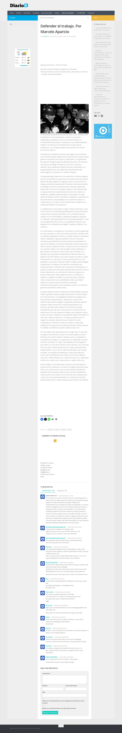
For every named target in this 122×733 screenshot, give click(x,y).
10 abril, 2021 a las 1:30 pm (74, 527)
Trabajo (69, 429)
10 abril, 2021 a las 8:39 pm (74, 538)
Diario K (46, 36)
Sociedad (36, 13)
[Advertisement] (64, 51)
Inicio (12, 13)
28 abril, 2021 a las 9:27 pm (59, 617)
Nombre (44, 685)
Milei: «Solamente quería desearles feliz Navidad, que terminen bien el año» (102, 44)
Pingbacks (61, 491)
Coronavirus (50, 429)
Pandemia (63, 429)
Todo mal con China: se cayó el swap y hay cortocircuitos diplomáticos (102, 88)
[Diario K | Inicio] (19, 5)
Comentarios (48, 491)
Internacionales (46, 13)
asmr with (48, 646)
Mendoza (57, 429)
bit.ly (47, 578)
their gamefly (49, 592)
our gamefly (49, 637)
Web (43, 692)
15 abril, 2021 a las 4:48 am (66, 562)
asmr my (48, 628)
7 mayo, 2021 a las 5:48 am (66, 657)
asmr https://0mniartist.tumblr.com (56, 527)
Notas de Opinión (68, 13)
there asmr (49, 605)
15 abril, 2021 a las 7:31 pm (57, 578)
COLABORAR (81, 13)
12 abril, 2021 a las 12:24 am (60, 547)
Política (18, 13)
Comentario (46, 673)
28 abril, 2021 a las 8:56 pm (61, 605)
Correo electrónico (71, 685)
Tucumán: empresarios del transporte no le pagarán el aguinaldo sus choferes (103, 36)
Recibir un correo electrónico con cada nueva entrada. (59, 708)
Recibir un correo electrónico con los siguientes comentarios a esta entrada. (63, 702)
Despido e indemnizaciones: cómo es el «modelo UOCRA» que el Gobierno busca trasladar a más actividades (103, 55)
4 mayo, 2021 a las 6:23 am (60, 646)
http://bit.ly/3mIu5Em (52, 562)
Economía (27, 13)
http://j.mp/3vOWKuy (51, 657)
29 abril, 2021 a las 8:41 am (59, 628)
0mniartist (49, 547)
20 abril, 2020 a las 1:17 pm (66, 495)
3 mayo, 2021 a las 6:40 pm (61, 637)
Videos (57, 13)
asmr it (48, 617)
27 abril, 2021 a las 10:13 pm (62, 592)
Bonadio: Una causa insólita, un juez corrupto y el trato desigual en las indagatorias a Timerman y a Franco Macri (47, 470)
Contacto (91, 13)
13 (88, 18)
